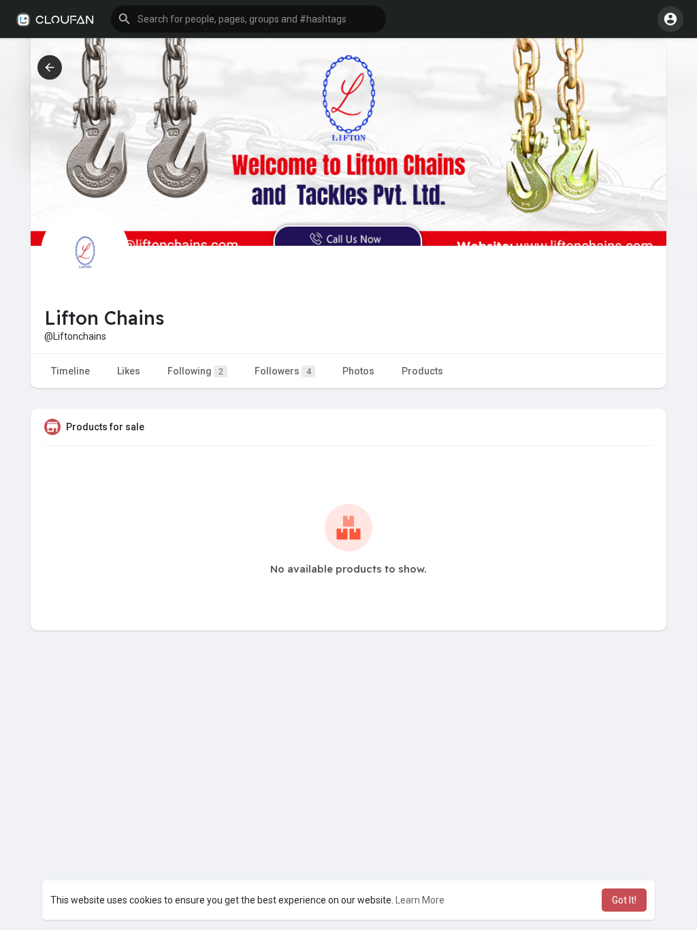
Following (195, 371)
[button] (248, 19)
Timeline (70, 371)
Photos (358, 371)
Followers (283, 371)
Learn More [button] (419, 900)
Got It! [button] (624, 900)
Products (422, 371)
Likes (128, 371)
